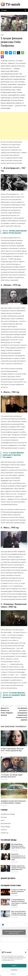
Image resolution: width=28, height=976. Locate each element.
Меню (5, 10)
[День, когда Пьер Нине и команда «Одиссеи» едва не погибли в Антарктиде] (5, 912)
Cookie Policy (13, 973)
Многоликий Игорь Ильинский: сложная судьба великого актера (18, 846)
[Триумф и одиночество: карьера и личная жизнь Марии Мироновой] (5, 866)
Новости (4, 830)
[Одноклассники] (2, 52)
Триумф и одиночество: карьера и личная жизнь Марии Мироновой (18, 867)
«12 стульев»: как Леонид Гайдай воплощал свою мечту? (11, 776)
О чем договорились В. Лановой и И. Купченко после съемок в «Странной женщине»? (19, 902)
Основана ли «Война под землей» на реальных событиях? (18, 891)
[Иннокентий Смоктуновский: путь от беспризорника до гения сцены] (5, 854)
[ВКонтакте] (10, 52)
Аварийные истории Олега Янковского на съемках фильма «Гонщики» (13, 802)
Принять (14, 965)
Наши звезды (5, 826)
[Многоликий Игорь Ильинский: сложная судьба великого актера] (5, 845)
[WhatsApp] (22, 52)
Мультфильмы (6, 823)
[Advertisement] (14, 126)
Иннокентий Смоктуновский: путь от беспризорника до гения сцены (18, 856)
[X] (18, 52)
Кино (2, 35)
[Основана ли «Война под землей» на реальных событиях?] (5, 890)
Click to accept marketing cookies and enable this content (14, 932)
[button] (25, 952)
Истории (4, 817)
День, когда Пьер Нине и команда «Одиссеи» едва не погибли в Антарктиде (18, 913)
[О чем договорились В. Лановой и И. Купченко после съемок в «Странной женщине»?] (5, 900)
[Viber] (2, 56)
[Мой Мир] (6, 52)
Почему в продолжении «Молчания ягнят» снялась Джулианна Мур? (12, 750)
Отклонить (14, 970)
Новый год (4, 833)
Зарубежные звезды (8, 814)
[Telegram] (14, 52)
